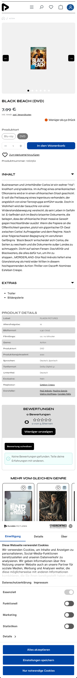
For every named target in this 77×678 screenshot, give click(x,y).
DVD (22, 136)
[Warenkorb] (60, 7)
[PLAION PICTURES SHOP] (3, 18)
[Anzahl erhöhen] (21, 145)
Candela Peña (64, 394)
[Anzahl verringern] (5, 145)
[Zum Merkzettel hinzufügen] (23, 487)
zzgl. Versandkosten (22, 114)
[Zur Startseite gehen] (11, 7)
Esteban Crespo (47, 385)
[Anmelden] (70, 7)
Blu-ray (8, 136)
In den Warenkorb (51, 145)
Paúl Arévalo (46, 391)
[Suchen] (41, 7)
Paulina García (60, 391)
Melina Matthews (48, 394)
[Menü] (31, 7)
